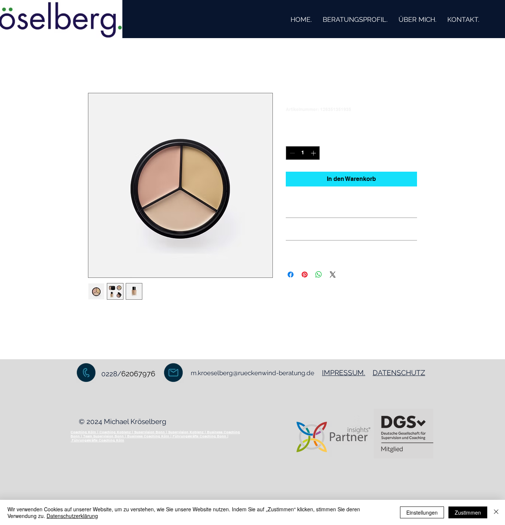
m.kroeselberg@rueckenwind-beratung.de (252, 373)
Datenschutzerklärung (72, 515)
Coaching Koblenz (115, 432)
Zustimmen (468, 512)
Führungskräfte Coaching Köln (98, 440)
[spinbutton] (302, 153)
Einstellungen (422, 512)
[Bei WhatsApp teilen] (318, 274)
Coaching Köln (83, 432)
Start (94, 66)
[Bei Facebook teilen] (290, 274)
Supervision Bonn (149, 432)
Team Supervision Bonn (103, 436)
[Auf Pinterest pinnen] (304, 274)
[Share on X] (332, 274)
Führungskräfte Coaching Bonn (199, 436)
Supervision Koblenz (186, 432)
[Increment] (314, 153)
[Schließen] (496, 512)
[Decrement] (291, 153)
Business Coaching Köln (148, 436)
